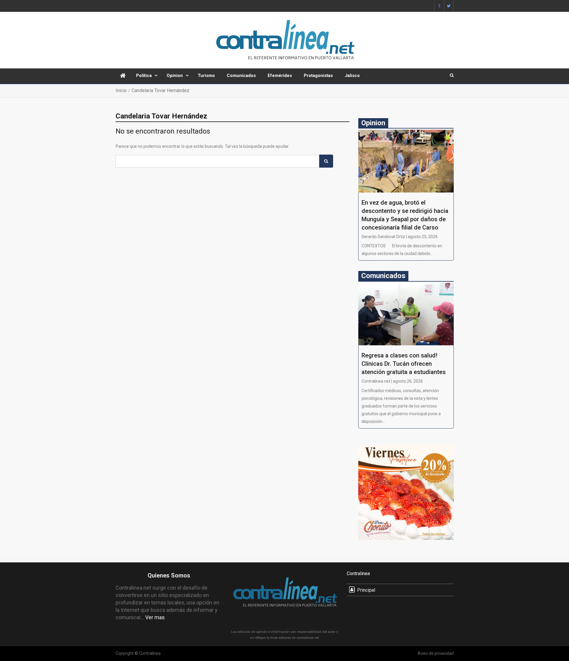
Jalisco (352, 75)
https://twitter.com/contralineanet (448, 6)
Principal (366, 590)
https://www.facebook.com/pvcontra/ (439, 6)
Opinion (175, 75)
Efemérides (280, 75)
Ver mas (155, 617)
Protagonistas (318, 75)
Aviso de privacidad (436, 653)
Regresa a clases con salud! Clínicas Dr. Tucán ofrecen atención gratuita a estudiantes (404, 364)
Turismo (206, 75)
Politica (144, 75)
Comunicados (241, 75)
